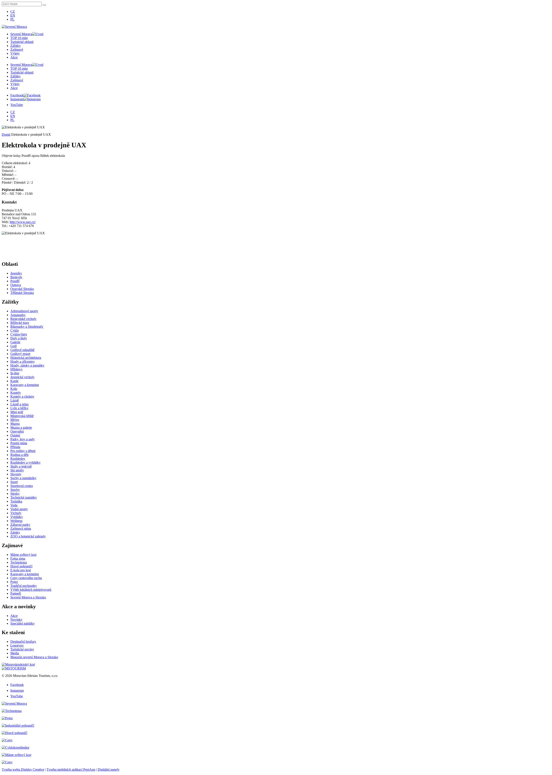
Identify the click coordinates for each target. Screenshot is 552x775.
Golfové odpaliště (22, 350)
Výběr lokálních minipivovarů (30, 589)
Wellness (16, 521)
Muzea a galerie (21, 427)
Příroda (15, 447)
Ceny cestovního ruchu (26, 578)
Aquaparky (18, 315)
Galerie (15, 342)
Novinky (16, 619)
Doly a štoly (18, 338)
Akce (14, 57)
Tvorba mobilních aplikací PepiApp (71, 769)
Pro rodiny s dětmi (22, 451)
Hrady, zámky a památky (27, 365)
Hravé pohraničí (21, 566)
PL (12, 19)
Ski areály (17, 470)
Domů (6, 134)
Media (14, 653)
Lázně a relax (19, 404)
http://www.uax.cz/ (23, 222)
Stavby (15, 489)
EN (12, 15)
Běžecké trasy (19, 322)
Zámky (15, 532)
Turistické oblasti (21, 42)
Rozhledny (17, 458)
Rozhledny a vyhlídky (25, 462)
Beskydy (16, 277)
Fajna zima (17, 558)
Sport (14, 482)
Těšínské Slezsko (22, 293)
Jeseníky (16, 273)
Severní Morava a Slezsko (28, 597)
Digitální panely (108, 769)
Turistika (16, 501)
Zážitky (15, 45)
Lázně (14, 400)
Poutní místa (18, 443)
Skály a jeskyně (21, 466)
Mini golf (16, 412)
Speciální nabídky (22, 623)
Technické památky (23, 497)
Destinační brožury (23, 641)
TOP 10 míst (19, 38)
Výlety (15, 53)
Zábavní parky (20, 524)
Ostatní (15, 435)
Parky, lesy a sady (22, 439)
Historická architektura (25, 357)
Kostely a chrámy (22, 396)
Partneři (15, 593)
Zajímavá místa (20, 528)
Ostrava (15, 285)
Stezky (15, 493)
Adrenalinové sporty (24, 311)
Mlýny (14, 420)
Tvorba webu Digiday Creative (23, 769)
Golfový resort (20, 354)
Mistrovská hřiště (22, 416)
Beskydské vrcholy (23, 319)
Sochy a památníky (23, 478)
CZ (12, 11)
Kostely (15, 392)
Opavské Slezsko (22, 289)
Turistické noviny (22, 649)
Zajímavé (16, 49)
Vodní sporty (19, 509)
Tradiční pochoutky (23, 586)
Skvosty (15, 474)
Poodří (14, 281)
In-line (14, 373)
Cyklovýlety (18, 334)
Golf (13, 346)
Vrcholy (15, 513)
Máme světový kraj (23, 554)
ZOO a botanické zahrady (28, 536)
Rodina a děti (19, 455)
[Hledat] (44, 5)
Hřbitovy (16, 369)
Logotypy (17, 645)
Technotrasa (18, 562)
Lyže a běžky (19, 408)
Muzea (15, 423)
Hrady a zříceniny (22, 361)
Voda (13, 505)
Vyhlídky (16, 517)
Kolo (13, 389)
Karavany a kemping (24, 385)
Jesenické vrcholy (22, 377)
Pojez (14, 582)
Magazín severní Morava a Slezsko (34, 657)
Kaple (14, 381)
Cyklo (14, 330)
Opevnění (17, 431)
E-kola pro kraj (20, 570)
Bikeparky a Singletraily (26, 326)
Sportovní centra (21, 486)
